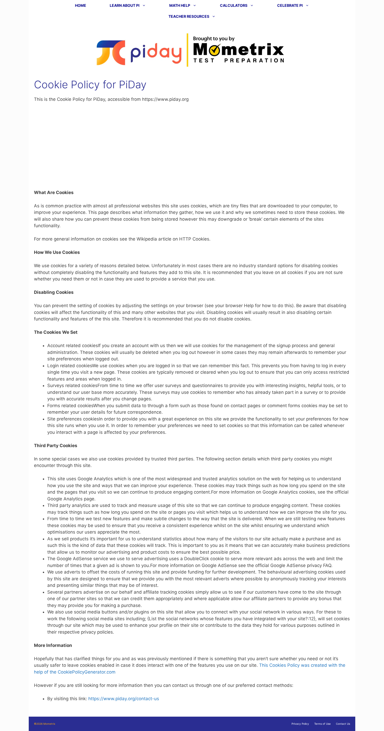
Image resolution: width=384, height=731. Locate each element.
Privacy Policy (300, 723)
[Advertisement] (192, 146)
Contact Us (343, 723)
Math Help (179, 5)
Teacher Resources (188, 16)
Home (80, 5)
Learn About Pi (124, 5)
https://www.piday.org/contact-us (123, 698)
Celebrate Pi (290, 5)
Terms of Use (322, 723)
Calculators (233, 5)
